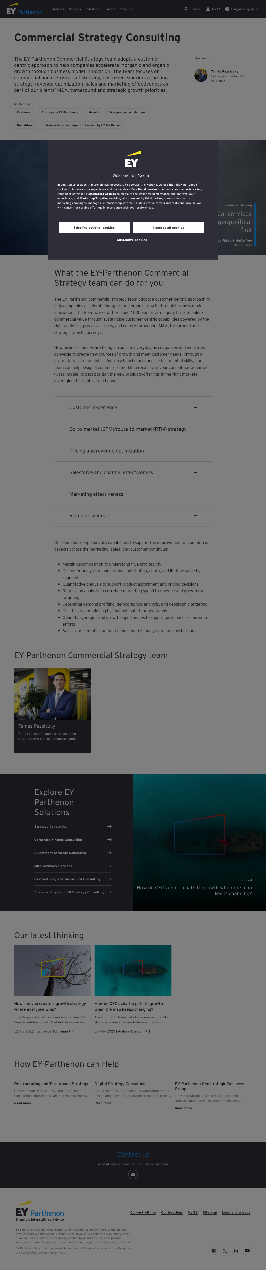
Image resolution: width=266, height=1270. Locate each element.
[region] (133, 200)
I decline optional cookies (94, 227)
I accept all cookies (168, 227)
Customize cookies (132, 239)
